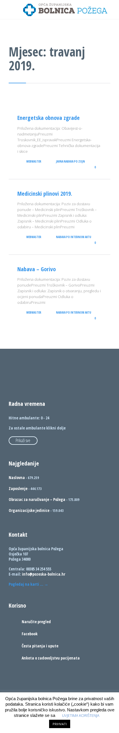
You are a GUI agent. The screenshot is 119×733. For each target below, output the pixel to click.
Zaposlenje (18, 488)
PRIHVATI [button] (60, 724)
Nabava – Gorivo (36, 269)
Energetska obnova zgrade (48, 118)
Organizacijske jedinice (29, 510)
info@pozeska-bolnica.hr (43, 574)
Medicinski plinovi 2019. (44, 193)
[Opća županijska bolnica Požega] (65, 9)
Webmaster (33, 161)
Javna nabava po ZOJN (70, 161)
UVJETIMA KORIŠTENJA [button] (80, 715)
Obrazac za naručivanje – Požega (37, 499)
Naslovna (17, 477)
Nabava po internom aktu (73, 237)
